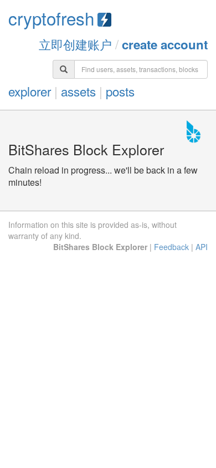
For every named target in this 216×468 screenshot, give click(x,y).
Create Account (165, 44)
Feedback (171, 246)
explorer (29, 91)
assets (78, 91)
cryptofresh (51, 18)
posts (120, 91)
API (202, 246)
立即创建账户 (75, 44)
